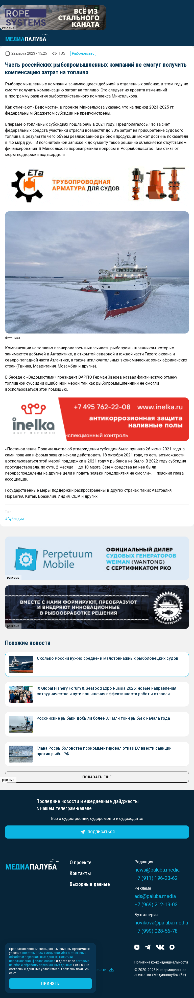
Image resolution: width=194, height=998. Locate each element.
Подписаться (101, 832)
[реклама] (97, 184)
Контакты (80, 873)
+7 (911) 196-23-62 (156, 878)
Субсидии (16, 519)
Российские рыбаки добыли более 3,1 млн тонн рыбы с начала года (103, 718)
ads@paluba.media (155, 896)
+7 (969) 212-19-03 (156, 905)
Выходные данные (90, 884)
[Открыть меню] (183, 38)
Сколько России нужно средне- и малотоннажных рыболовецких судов (107, 658)
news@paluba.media (157, 870)
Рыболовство (83, 53)
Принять (50, 983)
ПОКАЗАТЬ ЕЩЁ (97, 777)
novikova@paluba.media (161, 923)
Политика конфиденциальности (161, 962)
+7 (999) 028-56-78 (156, 931)
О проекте (80, 862)
